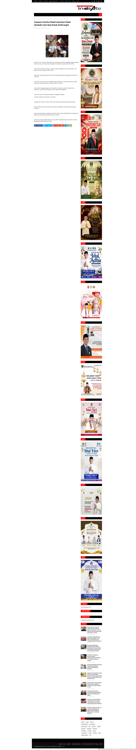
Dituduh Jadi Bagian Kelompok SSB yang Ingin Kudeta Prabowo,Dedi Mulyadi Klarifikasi (94, 666)
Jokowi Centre (84, 726)
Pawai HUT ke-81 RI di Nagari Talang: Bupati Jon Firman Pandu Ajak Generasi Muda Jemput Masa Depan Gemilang (94, 701)
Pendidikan (83, 730)
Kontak (77, 1)
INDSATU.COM (38, 28)
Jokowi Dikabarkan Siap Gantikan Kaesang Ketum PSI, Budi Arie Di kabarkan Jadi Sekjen (94, 693)
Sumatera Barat (84, 735)
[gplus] (101, 1)
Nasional (94, 726)
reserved (62, 746)
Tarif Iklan (40, 1)
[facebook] (92, 1)
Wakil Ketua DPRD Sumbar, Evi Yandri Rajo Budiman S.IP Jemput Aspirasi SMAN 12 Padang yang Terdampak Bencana (94, 710)
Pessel (94, 730)
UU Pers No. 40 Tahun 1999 (64, 1)
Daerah (91, 722)
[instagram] (96, 1)
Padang (98, 726)
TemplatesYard (53, 746)
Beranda (35, 19)
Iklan (64, 744)
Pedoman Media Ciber (53, 1)
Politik (90, 733)
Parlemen (95, 728)
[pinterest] (99, 1)
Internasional (92, 724)
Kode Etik (46, 1)
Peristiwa (89, 730)
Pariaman (83, 728)
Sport (100, 733)
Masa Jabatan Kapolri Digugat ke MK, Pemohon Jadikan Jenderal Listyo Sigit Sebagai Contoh (94, 684)
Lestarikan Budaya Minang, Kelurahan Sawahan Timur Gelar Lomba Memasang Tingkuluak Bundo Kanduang (94, 639)
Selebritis (95, 733)
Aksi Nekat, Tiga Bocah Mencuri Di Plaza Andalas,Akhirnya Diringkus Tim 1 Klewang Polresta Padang (94, 657)
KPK (89, 726)
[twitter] (94, 1)
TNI (90, 735)
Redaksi (35, 1)
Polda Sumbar (84, 733)
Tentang (73, 1)
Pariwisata (89, 728)
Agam (87, 722)
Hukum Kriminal (84, 724)
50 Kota (83, 722)
